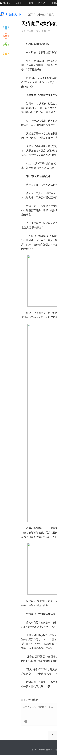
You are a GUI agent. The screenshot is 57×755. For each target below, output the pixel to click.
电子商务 (42, 3)
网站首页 (6, 3)
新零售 (18, 3)
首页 (30, 14)
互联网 (30, 3)
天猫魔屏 (33, 699)
